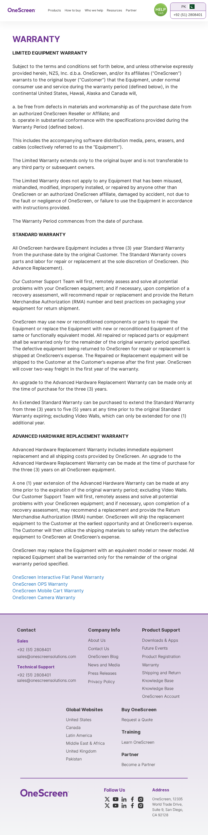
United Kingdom (81, 751)
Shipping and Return (161, 672)
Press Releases (102, 673)
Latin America (79, 735)
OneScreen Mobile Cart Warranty (48, 590)
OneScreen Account (161, 696)
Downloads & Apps (160, 640)
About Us (97, 640)
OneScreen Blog (103, 656)
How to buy (73, 10)
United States (78, 719)
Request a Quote (137, 719)
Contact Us (98, 648)
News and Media (104, 664)
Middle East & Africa (85, 743)
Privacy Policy (101, 681)
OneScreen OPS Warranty (40, 584)
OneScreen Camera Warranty (43, 597)
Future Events (155, 648)
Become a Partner (138, 764)
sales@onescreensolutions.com (46, 656)
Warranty (150, 664)
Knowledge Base (158, 680)
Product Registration (161, 656)
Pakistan (74, 758)
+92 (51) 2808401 (188, 15)
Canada (73, 727)
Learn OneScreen (138, 742)
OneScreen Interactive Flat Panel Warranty (58, 577)
